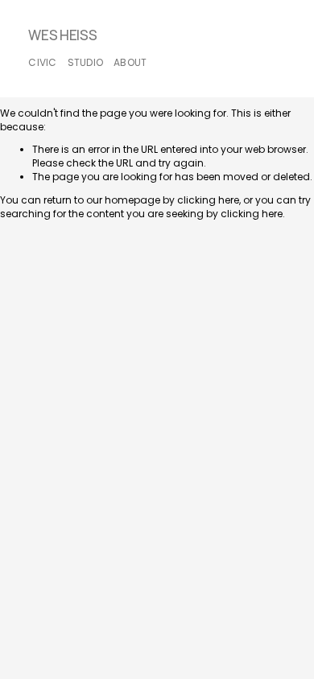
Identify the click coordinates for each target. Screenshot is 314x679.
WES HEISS (62, 35)
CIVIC (42, 62)
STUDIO (85, 62)
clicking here (208, 200)
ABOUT (130, 62)
